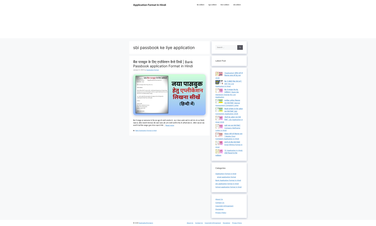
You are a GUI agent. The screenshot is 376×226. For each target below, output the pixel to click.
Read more (169, 125)
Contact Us (219, 203)
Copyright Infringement (224, 206)
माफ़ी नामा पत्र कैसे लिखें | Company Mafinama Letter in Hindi (227, 127)
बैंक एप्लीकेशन (200, 5)
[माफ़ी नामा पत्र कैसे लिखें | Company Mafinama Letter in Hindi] (219, 126)
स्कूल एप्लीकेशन (212, 5)
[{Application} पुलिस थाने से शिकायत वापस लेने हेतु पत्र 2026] (219, 74)
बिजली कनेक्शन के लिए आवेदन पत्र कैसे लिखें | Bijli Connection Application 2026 (229, 111)
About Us (219, 199)
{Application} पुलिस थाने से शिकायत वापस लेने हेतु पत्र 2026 (229, 75)
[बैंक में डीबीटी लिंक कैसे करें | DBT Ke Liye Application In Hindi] (219, 82)
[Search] (240, 47)
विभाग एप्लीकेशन (225, 5)
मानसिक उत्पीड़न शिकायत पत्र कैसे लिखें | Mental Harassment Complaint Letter (227, 102)
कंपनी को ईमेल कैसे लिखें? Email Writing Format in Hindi (228, 144)
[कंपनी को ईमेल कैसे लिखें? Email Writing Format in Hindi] (219, 143)
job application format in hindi (227, 184)
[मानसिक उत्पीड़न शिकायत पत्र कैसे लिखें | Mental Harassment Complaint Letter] (219, 101)
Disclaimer (219, 209)
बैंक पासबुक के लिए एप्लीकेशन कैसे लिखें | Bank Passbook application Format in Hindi (163, 64)
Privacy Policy (220, 213)
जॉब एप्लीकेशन (237, 5)
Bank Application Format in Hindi (146, 130)
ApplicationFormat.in (146, 223)
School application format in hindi (228, 187)
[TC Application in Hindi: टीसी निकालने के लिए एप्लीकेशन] (219, 151)
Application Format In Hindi (149, 4)
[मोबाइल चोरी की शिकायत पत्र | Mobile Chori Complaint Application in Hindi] (219, 135)
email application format (226, 177)
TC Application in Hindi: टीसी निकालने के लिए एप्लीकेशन (229, 152)
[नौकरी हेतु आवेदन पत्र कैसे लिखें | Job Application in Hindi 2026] (219, 118)
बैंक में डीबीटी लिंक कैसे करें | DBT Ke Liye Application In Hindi (228, 83)
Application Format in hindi (225, 174)
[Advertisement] (188, 24)
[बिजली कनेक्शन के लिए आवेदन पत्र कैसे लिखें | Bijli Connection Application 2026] (219, 110)
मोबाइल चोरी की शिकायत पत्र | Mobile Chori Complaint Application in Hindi (228, 136)
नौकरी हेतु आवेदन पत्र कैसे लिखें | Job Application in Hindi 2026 (229, 119)
